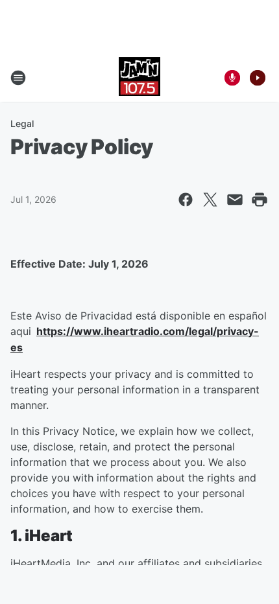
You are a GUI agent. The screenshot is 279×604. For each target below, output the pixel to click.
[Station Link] (139, 78)
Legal (22, 123)
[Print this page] (259, 200)
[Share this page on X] (210, 200)
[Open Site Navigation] (18, 78)
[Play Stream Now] (257, 78)
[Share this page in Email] (235, 200)
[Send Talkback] (232, 78)
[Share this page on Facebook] (185, 200)
